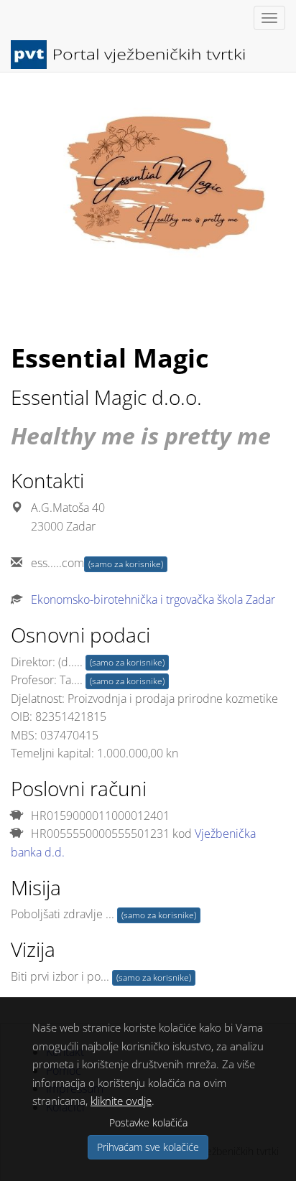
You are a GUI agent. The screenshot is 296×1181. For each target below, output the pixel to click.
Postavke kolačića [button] (148, 1122)
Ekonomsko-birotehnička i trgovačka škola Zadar (153, 599)
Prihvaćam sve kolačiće (148, 1147)
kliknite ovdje (121, 1100)
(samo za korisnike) (125, 564)
